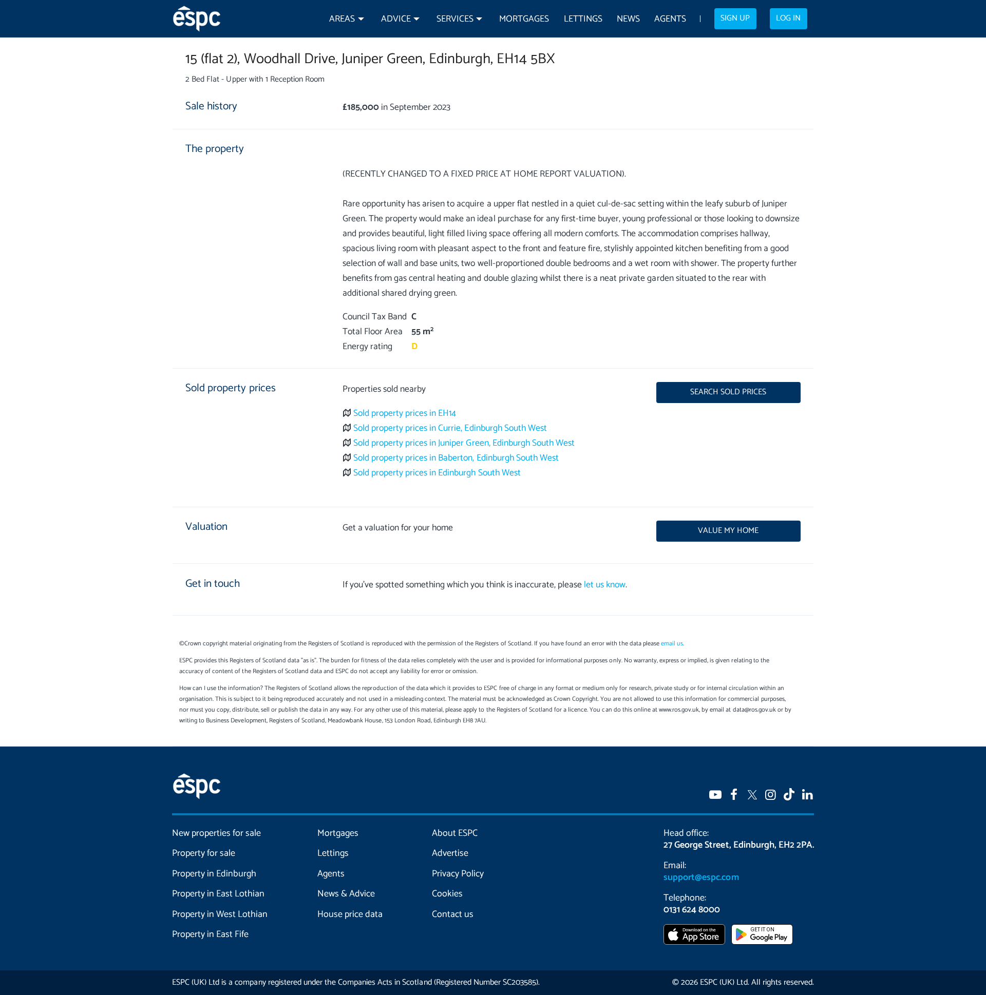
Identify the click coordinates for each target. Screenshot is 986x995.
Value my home (728, 531)
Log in (788, 18)
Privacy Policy (458, 874)
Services (455, 19)
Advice (396, 19)
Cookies (447, 894)
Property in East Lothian (218, 894)
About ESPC (455, 833)
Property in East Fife (210, 934)
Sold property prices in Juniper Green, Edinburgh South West (464, 443)
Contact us (452, 914)
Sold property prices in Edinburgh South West (437, 473)
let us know (604, 585)
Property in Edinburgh (214, 874)
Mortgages (524, 19)
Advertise (450, 853)
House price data (350, 914)
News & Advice (346, 894)
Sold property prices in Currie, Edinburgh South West (450, 428)
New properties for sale (216, 833)
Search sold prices (728, 392)
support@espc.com (700, 877)
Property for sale (203, 853)
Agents (670, 19)
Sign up (735, 18)
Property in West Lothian (220, 914)
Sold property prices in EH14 (405, 413)
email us (672, 643)
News (628, 19)
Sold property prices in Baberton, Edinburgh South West (456, 458)
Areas (342, 19)
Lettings (583, 19)
